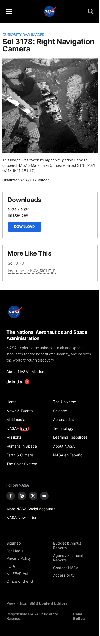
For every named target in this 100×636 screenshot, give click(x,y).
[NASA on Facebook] (10, 496)
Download (24, 226)
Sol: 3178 (16, 263)
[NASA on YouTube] (44, 496)
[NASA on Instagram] (22, 496)
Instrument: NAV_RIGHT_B (32, 270)
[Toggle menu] (8, 11)
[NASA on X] (33, 496)
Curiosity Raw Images (23, 35)
